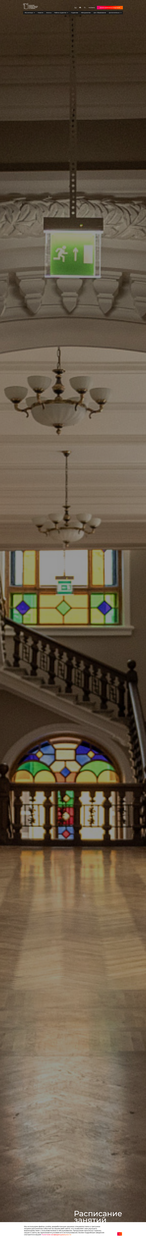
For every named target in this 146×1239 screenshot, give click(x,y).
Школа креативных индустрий (110, 7)
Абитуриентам (86, 12)
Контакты (92, 7)
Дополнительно (114, 12)
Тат (76, 7)
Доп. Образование (100, 12)
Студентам (74, 12)
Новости (40, 12)
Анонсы (48, 12)
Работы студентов (60, 12)
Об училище (29, 12)
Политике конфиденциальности (56, 1235)
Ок (120, 1234)
